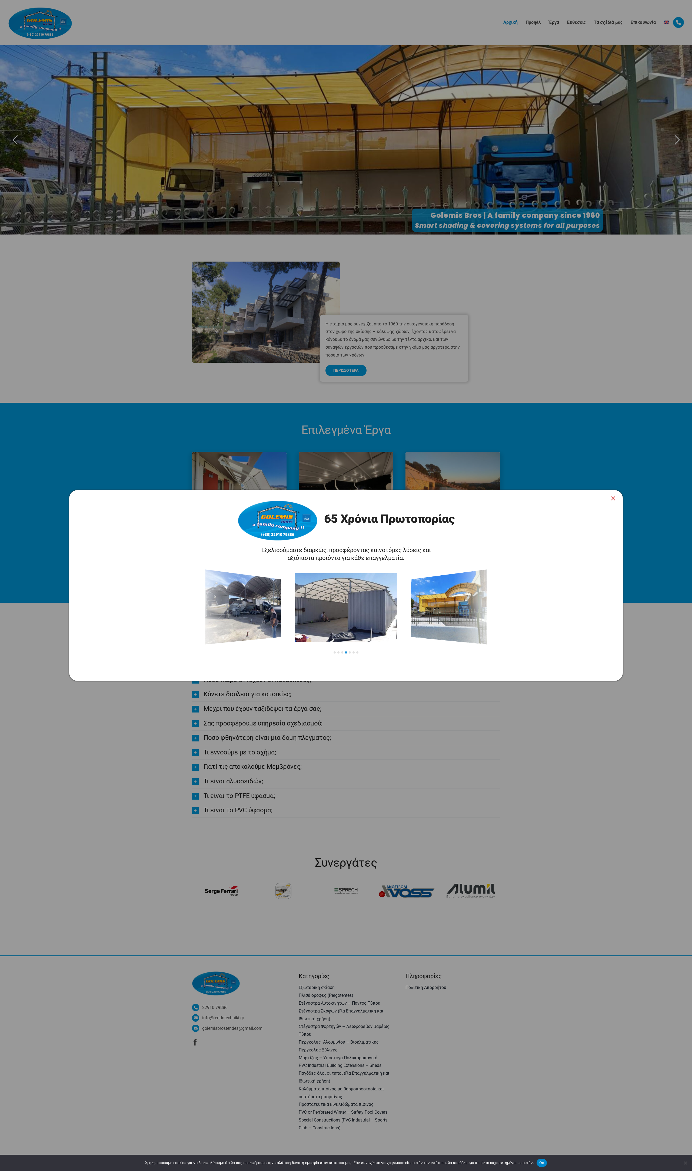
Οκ (541, 1162)
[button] (335, 652)
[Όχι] (685, 1163)
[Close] (613, 499)
